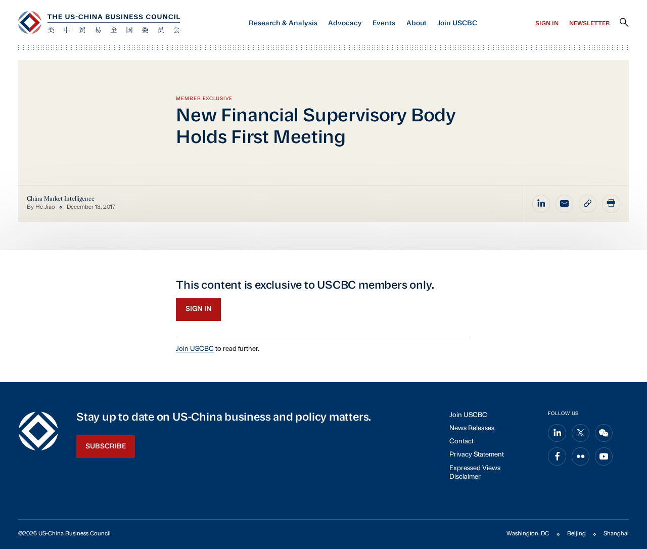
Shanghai (616, 534)
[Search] (624, 23)
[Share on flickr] (581, 456)
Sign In (547, 24)
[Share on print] (611, 204)
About (416, 23)
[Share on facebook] (557, 456)
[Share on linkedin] (541, 204)
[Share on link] (588, 204)
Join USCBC (457, 23)
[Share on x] (581, 433)
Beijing (576, 534)
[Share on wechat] (604, 433)
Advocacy (345, 23)
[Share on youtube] (604, 456)
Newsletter (589, 24)
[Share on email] (565, 204)
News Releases (471, 428)
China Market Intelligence (61, 199)
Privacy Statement (476, 454)
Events (384, 23)
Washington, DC (527, 534)
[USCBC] (99, 22)
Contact (461, 441)
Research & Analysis (283, 23)
